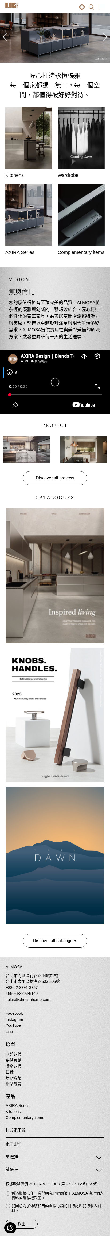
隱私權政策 (32, 1198)
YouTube (13, 1025)
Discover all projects (55, 478)
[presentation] (5, 37)
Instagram (14, 1019)
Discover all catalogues (55, 940)
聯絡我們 (14, 1065)
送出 (21, 1224)
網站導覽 (14, 1084)
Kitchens (13, 1111)
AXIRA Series (18, 1105)
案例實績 (14, 1060)
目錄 (10, 1072)
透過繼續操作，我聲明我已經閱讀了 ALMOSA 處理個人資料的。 (57, 1195)
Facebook (14, 1013)
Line (9, 1031)
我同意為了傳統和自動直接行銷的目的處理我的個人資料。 (56, 1208)
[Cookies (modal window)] (10, 1227)
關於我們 (14, 1053)
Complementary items (25, 1117)
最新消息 (14, 1077)
